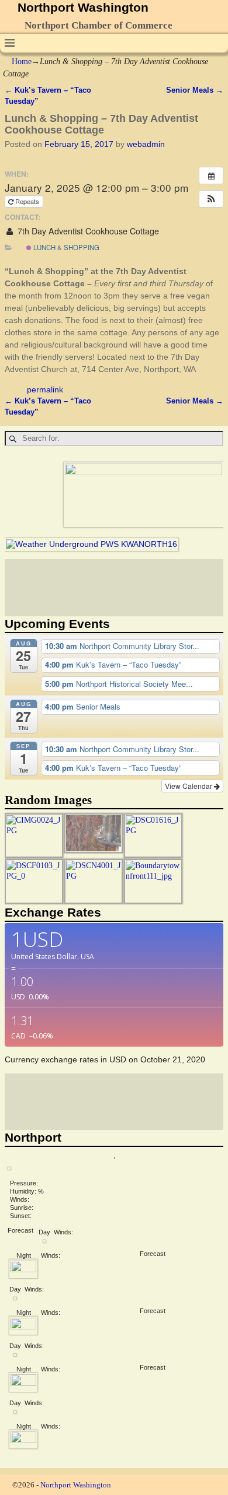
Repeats (27, 201)
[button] (211, 199)
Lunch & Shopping (65, 247)
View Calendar (189, 786)
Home (22, 61)
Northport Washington (83, 7)
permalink (45, 389)
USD (117, 1059)
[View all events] (211, 175)
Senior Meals (194, 90)
